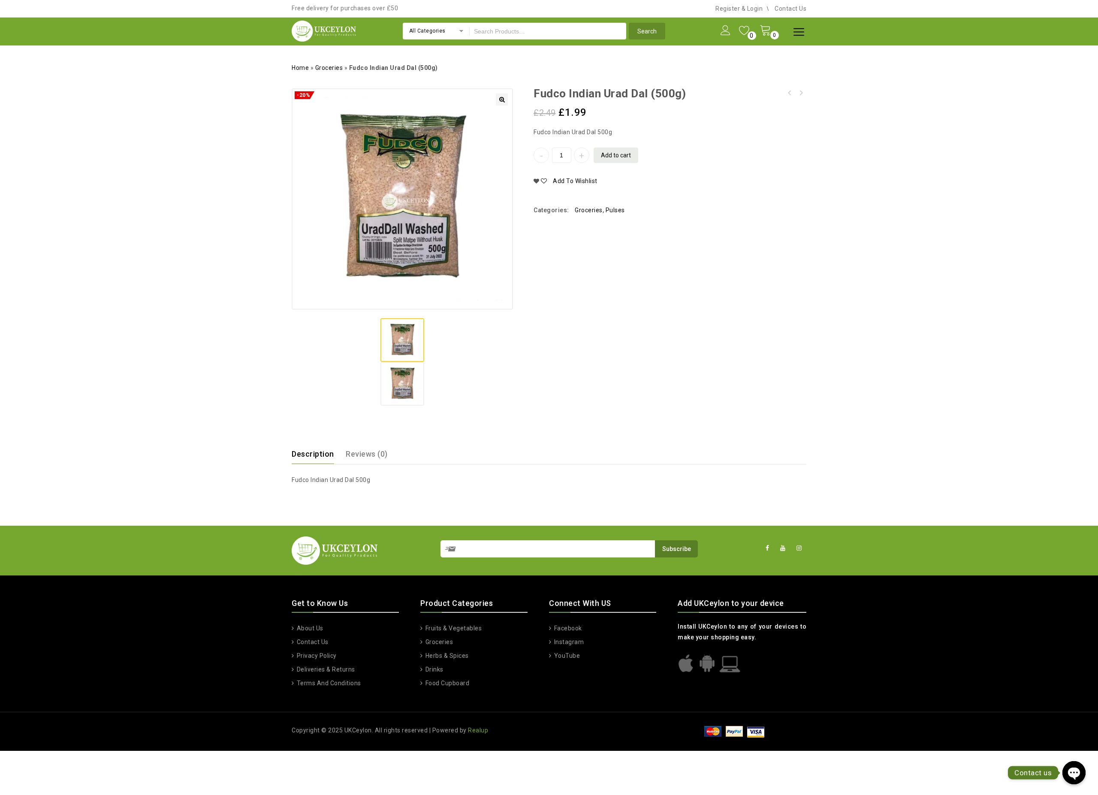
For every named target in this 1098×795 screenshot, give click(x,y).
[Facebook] (767, 548)
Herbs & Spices (447, 655)
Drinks (434, 669)
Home (300, 67)
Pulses (615, 210)
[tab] (318, 454)
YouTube (567, 655)
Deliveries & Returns (326, 669)
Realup (478, 730)
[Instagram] (799, 548)
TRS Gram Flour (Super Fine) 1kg (789, 93)
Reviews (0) (367, 453)
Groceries (329, 67)
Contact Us (790, 8)
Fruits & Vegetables (453, 628)
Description (313, 453)
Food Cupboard (447, 683)
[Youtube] (783, 548)
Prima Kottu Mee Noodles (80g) (800, 93)
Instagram (569, 641)
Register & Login (739, 8)
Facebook (568, 628)
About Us (310, 628)
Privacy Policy (317, 655)
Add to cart (616, 155)
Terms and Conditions (329, 683)
